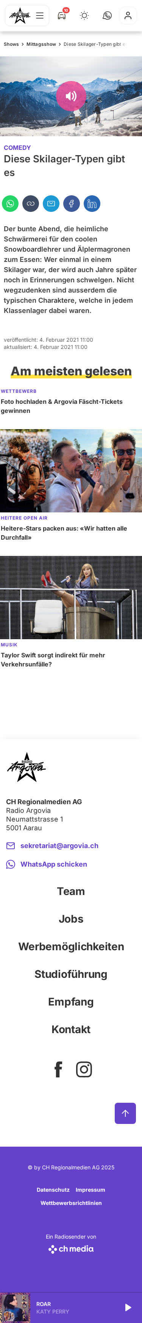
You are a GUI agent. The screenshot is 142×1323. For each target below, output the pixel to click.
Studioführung (70, 974)
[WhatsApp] (10, 203)
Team (71, 891)
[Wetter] (84, 15)
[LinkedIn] (92, 203)
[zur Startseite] (20, 15)
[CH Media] (71, 1248)
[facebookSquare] (58, 1069)
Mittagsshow (41, 44)
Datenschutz (53, 1189)
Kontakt (71, 1029)
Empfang (71, 1001)
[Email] (51, 203)
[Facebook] (71, 203)
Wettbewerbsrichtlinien (71, 1203)
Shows (11, 44)
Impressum (90, 1189)
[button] (107, 15)
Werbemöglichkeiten (71, 946)
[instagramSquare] (84, 1069)
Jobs (71, 918)
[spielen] (127, 1307)
